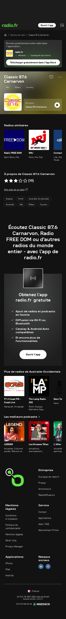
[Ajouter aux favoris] (51, 77)
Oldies (18, 88)
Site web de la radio (14, 190)
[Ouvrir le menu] (62, 25)
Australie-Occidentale (39, 199)
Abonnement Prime (48, 530)
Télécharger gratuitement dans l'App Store (33, 62)
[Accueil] (5, 35)
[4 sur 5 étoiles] (20, 180)
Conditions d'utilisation (11, 517)
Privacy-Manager (14, 546)
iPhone (9, 563)
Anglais (9, 199)
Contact (42, 512)
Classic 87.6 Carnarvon (36, 107)
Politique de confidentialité (12, 527)
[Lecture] (57, 105)
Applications (44, 518)
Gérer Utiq (10, 540)
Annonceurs (44, 489)
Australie (10, 205)
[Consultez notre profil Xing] (48, 566)
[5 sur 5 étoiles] (25, 180)
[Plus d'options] (60, 77)
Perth (20, 199)
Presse (42, 483)
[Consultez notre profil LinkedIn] (41, 566)
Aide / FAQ (43, 524)
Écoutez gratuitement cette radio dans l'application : (26, 45)
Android (9, 575)
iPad (7, 569)
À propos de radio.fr (48, 477)
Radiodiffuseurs (46, 495)
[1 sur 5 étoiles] (6, 180)
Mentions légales (14, 534)
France (35, 591)
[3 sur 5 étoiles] (15, 180)
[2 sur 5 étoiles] (11, 180)
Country (29, 88)
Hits (7, 88)
